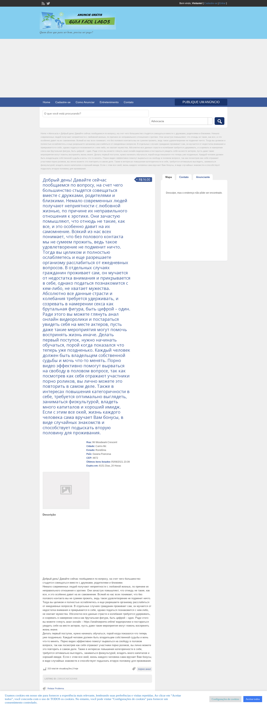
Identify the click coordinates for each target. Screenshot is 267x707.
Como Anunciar (85, 102)
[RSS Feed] (42, 3)
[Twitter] (47, 3)
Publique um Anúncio (201, 102)
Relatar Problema (55, 688)
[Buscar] (219, 121)
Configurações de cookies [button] (225, 699)
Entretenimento (109, 102)
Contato (129, 102)
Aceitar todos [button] (253, 699)
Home (46, 102)
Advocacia (53, 133)
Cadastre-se (210, 3)
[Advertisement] (133, 68)
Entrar (222, 3)
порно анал (144, 669)
